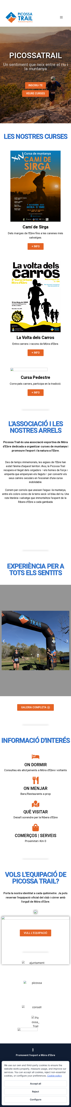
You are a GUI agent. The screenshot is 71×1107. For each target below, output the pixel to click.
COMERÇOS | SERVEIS (35, 835)
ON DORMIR (35, 764)
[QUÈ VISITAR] (35, 804)
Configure (35, 1099)
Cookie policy (54, 1075)
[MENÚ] (61, 17)
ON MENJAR (35, 788)
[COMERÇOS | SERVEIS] (35, 827)
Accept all (35, 1083)
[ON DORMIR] (35, 756)
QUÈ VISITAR (35, 812)
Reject (35, 1091)
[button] (4, 641)
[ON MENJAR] (35, 780)
